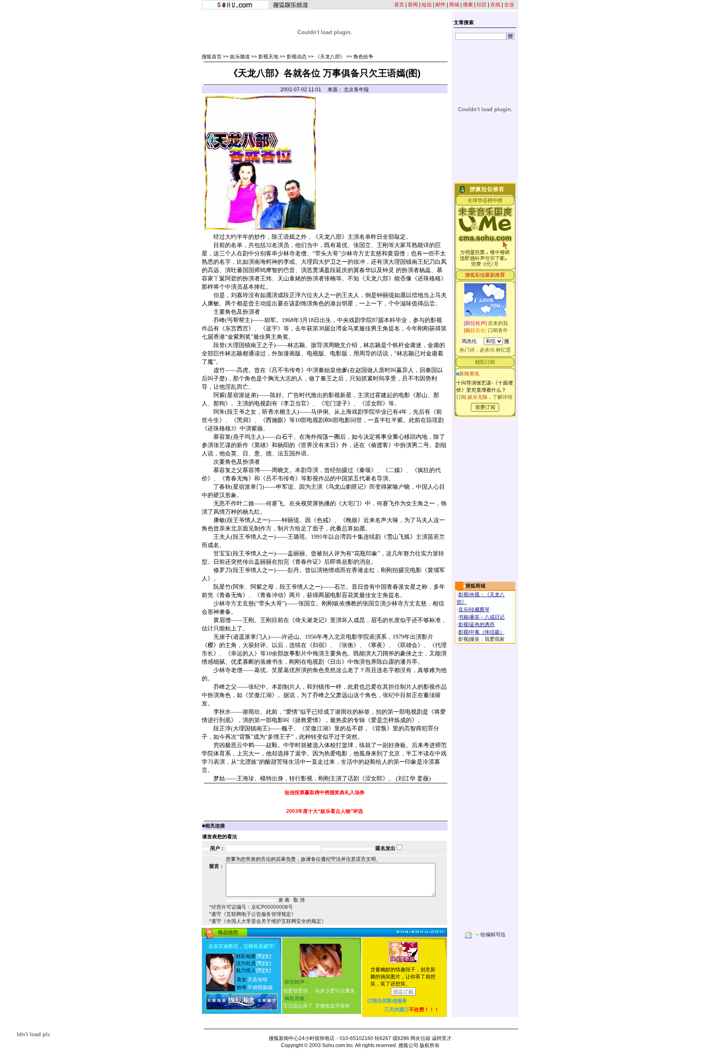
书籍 (463, 617)
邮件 (440, 5)
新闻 (413, 5)
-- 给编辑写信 (490, 935)
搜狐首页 (212, 57)
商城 (454, 5)
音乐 (463, 609)
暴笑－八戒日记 (487, 617)
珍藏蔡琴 (480, 609)
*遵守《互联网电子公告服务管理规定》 (252, 914)
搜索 (468, 5)
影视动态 (297, 57)
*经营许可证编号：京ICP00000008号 (251, 907)
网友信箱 (420, 1038)
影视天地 (268, 57)
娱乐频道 (240, 57)
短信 (427, 5)
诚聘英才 (442, 1038)
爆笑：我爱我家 (487, 639)
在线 (495, 5)
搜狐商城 (475, 586)
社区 (482, 5)
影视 (463, 595)
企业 (509, 5)
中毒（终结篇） (487, 632)
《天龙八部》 (330, 57)
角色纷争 (363, 57)
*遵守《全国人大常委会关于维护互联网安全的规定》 (267, 921)
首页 (399, 5)
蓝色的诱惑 (482, 625)
